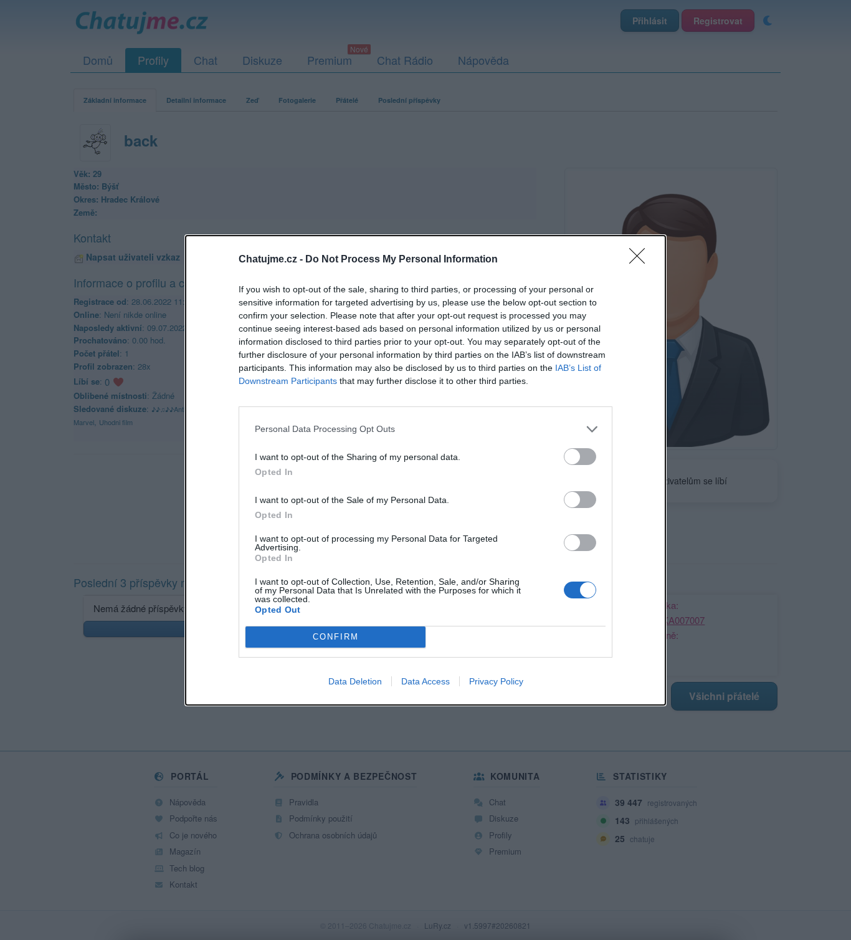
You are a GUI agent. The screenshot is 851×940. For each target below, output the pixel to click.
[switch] (580, 456)
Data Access (425, 681)
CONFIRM (336, 636)
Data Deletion (355, 681)
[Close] (641, 260)
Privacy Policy (496, 681)
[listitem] (425, 429)
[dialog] (425, 470)
